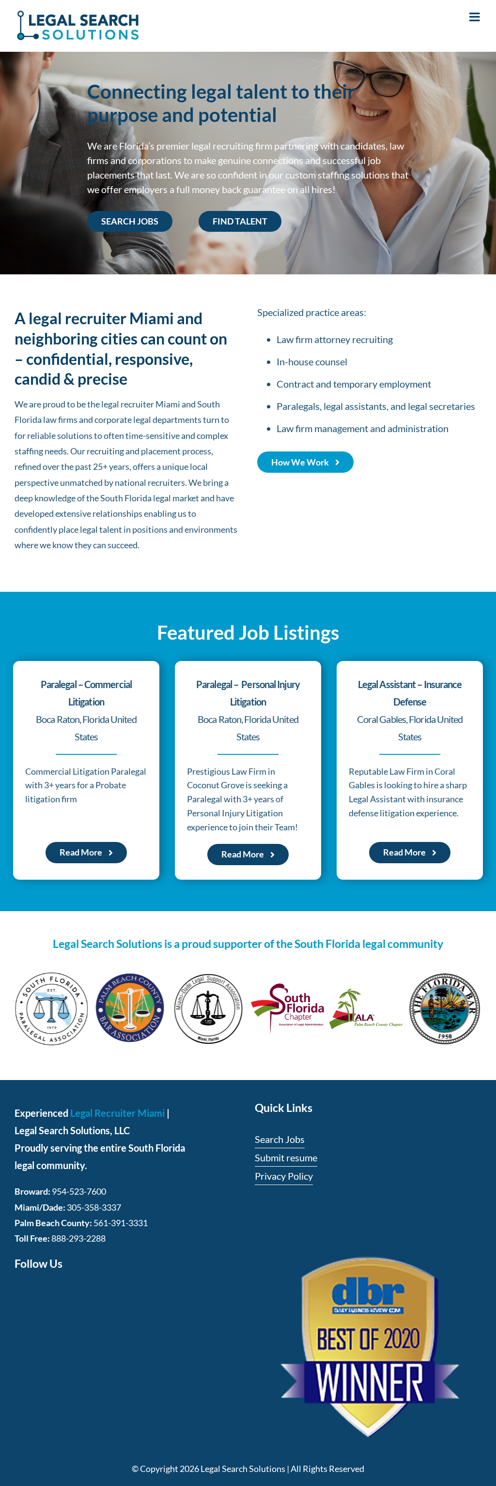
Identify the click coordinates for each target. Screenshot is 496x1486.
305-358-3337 (94, 1207)
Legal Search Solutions (243, 1468)
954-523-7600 (79, 1191)
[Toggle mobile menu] (475, 17)
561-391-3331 (120, 1222)
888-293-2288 (78, 1238)
